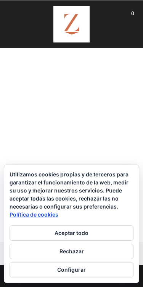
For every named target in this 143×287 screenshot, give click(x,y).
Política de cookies (34, 214)
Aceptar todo (71, 233)
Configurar (71, 269)
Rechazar (71, 251)
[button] (132, 12)
